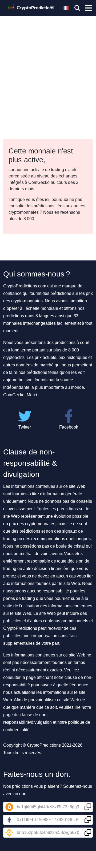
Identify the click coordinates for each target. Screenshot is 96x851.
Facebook (68, 427)
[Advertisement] (48, 51)
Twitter (24, 427)
